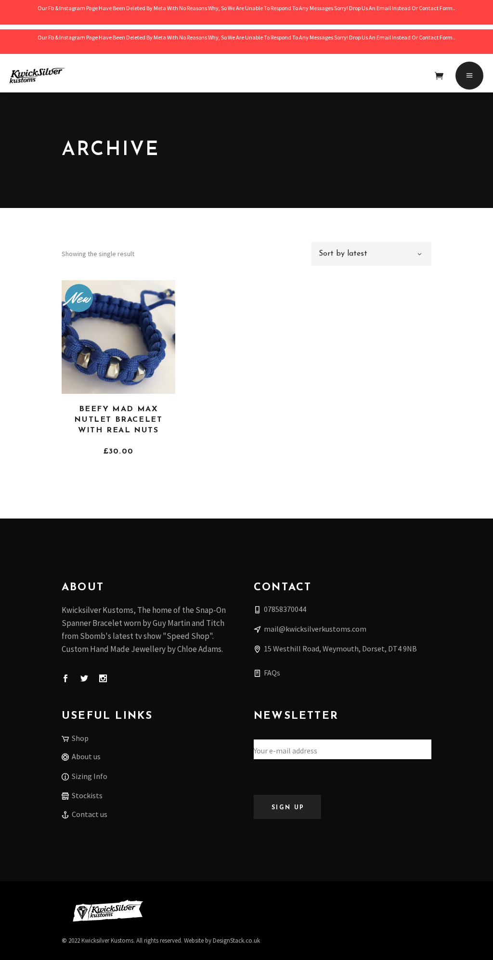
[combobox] (371, 254)
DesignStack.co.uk (236, 940)
